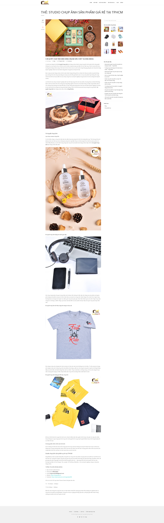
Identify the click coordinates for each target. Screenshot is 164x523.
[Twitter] (80, 517)
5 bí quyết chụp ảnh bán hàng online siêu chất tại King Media (69, 59)
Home (91, 2)
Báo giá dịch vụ (111, 2)
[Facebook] (77, 517)
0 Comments (69, 61)
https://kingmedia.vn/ (56, 475)
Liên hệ (121, 2)
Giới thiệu (95, 2)
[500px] (86, 517)
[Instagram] (82, 517)
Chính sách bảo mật (90, 511)
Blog (118, 2)
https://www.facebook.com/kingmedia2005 (61, 477)
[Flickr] (84, 517)
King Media (90, 514)
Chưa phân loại (108, 108)
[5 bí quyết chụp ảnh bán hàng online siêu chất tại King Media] (73, 37)
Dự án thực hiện (102, 2)
